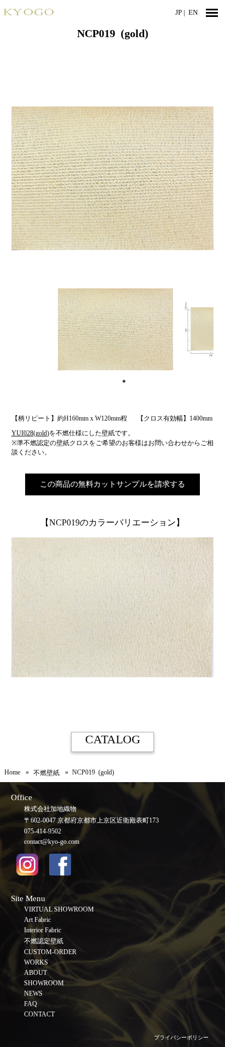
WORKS (36, 962)
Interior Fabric (42, 930)
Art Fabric (37, 920)
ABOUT (35, 973)
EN (193, 12)
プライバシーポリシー (181, 1037)
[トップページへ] (54, 12)
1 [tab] (124, 381)
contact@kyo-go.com (51, 841)
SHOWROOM (44, 983)
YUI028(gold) (30, 433)
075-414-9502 (42, 831)
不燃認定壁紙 (43, 941)
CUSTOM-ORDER (50, 952)
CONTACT (39, 1014)
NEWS (33, 993)
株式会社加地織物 (50, 809)
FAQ (30, 1004)
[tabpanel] (112, 329)
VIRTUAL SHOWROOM (59, 909)
